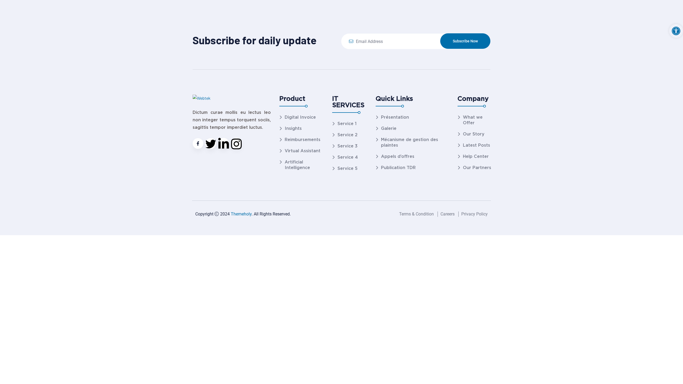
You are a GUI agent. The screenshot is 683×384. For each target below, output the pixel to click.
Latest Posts (476, 145)
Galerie (388, 128)
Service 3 (347, 146)
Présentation (395, 117)
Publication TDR (398, 167)
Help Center (476, 156)
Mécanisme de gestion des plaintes (409, 142)
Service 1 (346, 123)
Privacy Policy (474, 214)
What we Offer (473, 120)
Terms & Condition (416, 214)
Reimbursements (302, 139)
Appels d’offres (397, 156)
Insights (293, 128)
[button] (676, 31)
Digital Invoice (300, 117)
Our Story (474, 134)
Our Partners (477, 167)
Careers (447, 214)
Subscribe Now (465, 41)
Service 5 (347, 168)
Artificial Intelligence (297, 164)
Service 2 (347, 134)
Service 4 (347, 157)
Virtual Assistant (302, 150)
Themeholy (241, 214)
